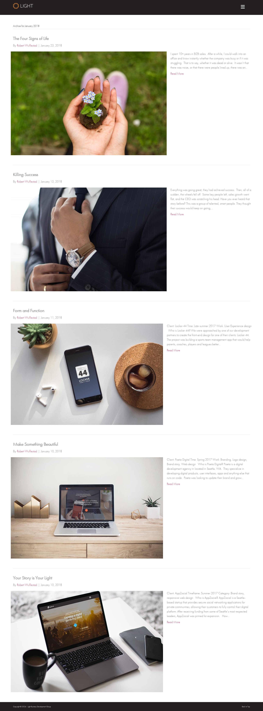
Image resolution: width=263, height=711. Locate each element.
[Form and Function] (87, 374)
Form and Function (28, 310)
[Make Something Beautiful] (87, 507)
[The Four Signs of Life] (89, 103)
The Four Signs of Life (31, 38)
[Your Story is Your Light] (87, 641)
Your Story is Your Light (32, 578)
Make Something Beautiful (35, 444)
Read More (177, 73)
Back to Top (246, 706)
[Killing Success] (89, 239)
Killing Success (25, 174)
